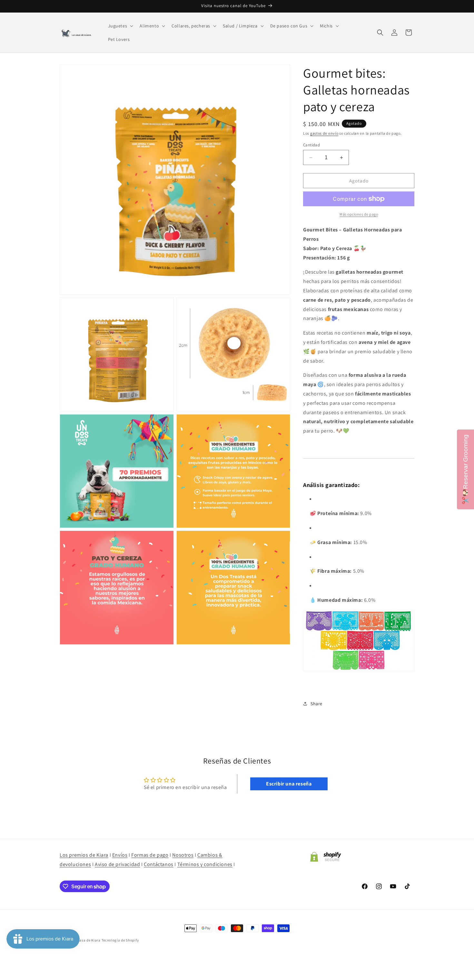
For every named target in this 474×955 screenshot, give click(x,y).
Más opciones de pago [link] (359, 214)
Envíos (120, 855)
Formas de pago (149, 855)
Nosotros (182, 855)
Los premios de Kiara (84, 855)
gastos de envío (324, 133)
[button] (120, 26)
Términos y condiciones (204, 864)
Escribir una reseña (288, 783)
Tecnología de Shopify (120, 940)
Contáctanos (158, 864)
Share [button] (316, 704)
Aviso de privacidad (117, 864)
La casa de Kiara (87, 940)
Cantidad (311, 145)
